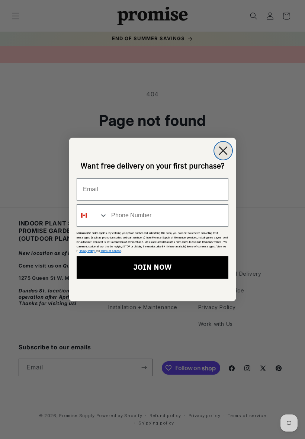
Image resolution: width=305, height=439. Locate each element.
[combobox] (92, 215)
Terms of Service (110, 251)
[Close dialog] (223, 150)
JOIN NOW (152, 267)
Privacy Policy (87, 251)
